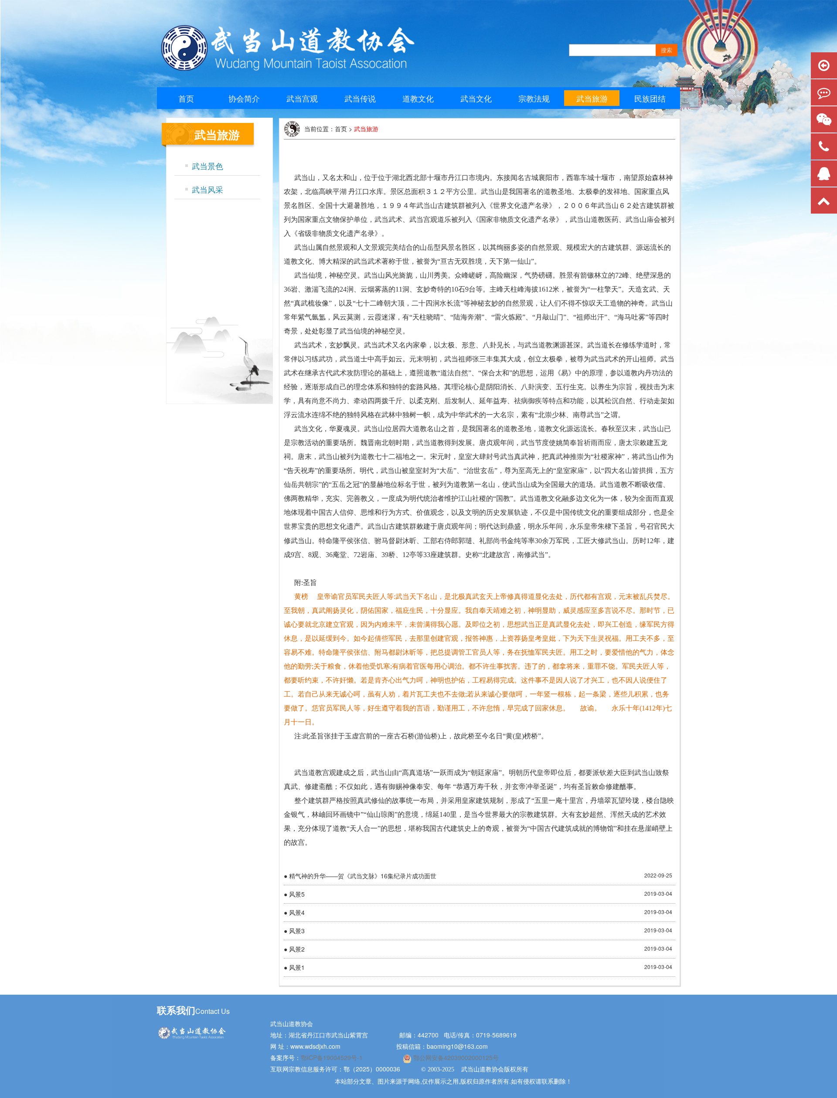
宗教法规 (534, 98)
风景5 (297, 894)
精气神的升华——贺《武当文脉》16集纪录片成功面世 (362, 875)
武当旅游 (592, 98)
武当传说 (360, 98)
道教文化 (418, 98)
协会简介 (244, 98)
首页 (186, 98)
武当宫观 (302, 98)
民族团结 (650, 98)
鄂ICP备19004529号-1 (332, 1057)
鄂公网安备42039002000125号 (455, 1057)
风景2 (297, 949)
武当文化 (476, 98)
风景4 (297, 912)
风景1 (297, 967)
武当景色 (207, 165)
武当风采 (207, 189)
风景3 (297, 930)
